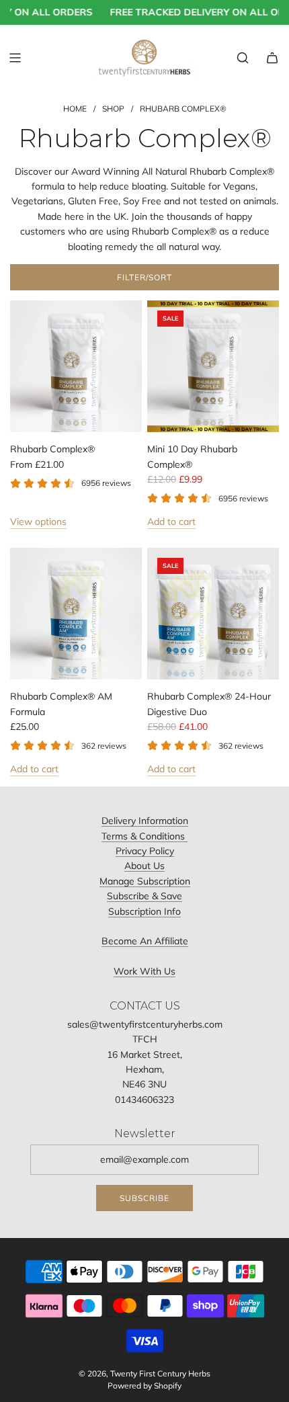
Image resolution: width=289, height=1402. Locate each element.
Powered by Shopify (144, 1385)
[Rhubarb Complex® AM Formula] (76, 613)
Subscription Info (144, 911)
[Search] (242, 58)
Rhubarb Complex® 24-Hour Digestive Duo (209, 703)
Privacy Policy (145, 851)
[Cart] (272, 58)
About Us (144, 866)
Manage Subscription (144, 881)
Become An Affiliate (144, 941)
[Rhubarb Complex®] (76, 366)
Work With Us (144, 971)
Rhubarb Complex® (52, 449)
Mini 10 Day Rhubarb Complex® (192, 456)
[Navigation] (15, 58)
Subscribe (144, 1198)
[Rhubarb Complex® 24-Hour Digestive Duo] (213, 613)
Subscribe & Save (144, 896)
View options (38, 522)
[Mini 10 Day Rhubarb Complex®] (213, 366)
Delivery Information (144, 821)
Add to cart (171, 522)
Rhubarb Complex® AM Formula (61, 703)
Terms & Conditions (144, 836)
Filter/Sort (144, 277)
